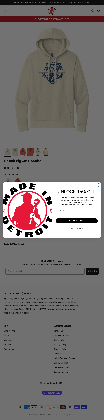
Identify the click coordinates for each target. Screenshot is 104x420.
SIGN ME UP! (76, 221)
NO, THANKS (77, 228)
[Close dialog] (98, 184)
